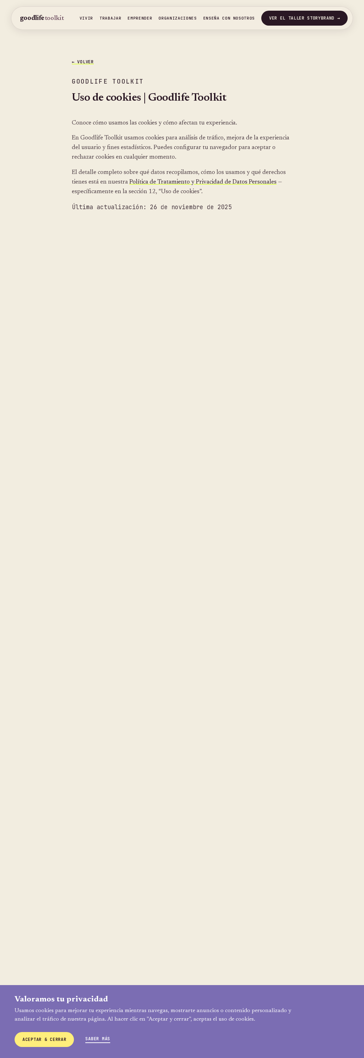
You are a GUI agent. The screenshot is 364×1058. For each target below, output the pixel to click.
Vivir (86, 18)
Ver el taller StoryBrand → (304, 18)
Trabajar (110, 18)
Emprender (140, 18)
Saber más (97, 1039)
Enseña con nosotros (229, 18)
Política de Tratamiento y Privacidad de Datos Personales (203, 182)
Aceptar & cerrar (44, 1039)
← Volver (83, 62)
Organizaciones (178, 18)
